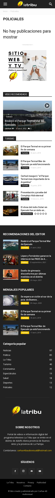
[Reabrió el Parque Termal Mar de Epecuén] (27, 131)
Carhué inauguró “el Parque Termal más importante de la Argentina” (35, 179)
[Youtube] (40, 471)
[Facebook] (15, 471)
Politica (25, 262)
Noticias (25, 280)
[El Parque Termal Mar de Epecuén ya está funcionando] (10, 165)
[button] (50, 4)
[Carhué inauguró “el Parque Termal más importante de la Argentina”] (10, 179)
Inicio (5, 11)
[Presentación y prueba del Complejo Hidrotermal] (10, 196)
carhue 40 (9, 128)
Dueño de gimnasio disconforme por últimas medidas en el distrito (33, 273)
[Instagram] (23, 471)
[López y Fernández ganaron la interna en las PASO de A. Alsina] (10, 259)
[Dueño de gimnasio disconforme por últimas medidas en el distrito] (10, 274)
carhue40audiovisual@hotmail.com (34, 450)
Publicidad (41, 482)
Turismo (25, 153)
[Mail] (32, 471)
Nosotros (21, 482)
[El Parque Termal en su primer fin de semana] (10, 150)
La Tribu (10, 482)
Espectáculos (27, 214)
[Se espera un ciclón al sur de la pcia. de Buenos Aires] (10, 300)
